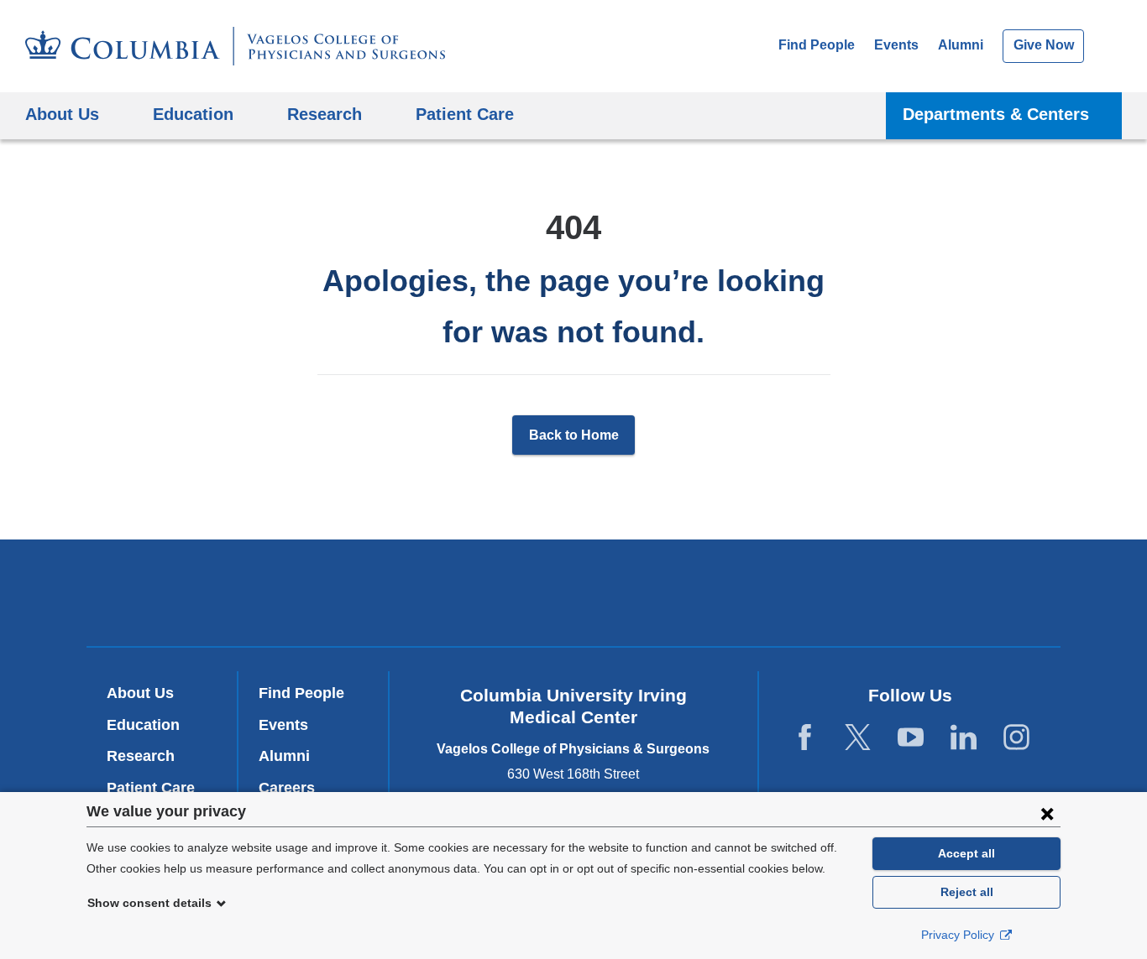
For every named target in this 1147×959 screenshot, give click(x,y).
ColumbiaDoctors (816, 593)
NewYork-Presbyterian (574, 596)
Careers (287, 787)
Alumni (960, 45)
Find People (816, 45)
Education (143, 725)
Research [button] (324, 113)
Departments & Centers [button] (996, 113)
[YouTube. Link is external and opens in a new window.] (910, 738)
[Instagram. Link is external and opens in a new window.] (1016, 738)
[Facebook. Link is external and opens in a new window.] (805, 738)
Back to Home (574, 435)
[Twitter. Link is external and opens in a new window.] (858, 738)
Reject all (966, 892)
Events (896, 45)
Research (141, 756)
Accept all (966, 853)
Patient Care (465, 113)
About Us (140, 693)
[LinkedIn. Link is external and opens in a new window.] (963, 738)
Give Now (1043, 45)
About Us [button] (62, 113)
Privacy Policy (959, 934)
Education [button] (193, 113)
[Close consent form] (1047, 813)
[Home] (235, 46)
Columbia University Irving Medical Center (345, 593)
